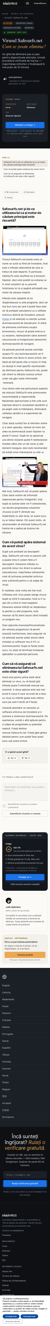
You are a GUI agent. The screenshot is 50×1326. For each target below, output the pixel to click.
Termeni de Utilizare (11, 1276)
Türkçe (5, 1054)
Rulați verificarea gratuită (25, 1183)
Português (7, 1034)
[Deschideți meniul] (27, 3)
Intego (5, 319)
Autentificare (40, 3)
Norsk (5, 1075)
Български (8, 1117)
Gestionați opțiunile (12, 1321)
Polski (5, 1006)
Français (6, 1020)
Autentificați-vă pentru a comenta (25, 813)
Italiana (6, 1027)
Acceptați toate (11, 1316)
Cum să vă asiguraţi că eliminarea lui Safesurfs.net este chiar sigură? (19, 175)
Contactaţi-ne (8, 1295)
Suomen (6, 1068)
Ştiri (4, 1260)
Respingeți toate (29, 1316)
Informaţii (6, 1290)
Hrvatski (6, 1103)
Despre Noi (7, 1271)
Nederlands (8, 999)
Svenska (6, 1061)
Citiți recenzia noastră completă (25, 884)
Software (6, 1251)
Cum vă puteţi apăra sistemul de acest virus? (24, 169)
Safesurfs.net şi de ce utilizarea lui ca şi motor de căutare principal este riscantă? (24, 163)
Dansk (5, 1041)
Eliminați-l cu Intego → (25, 125)
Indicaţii (5, 1285)
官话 (4, 1096)
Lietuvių (6, 992)
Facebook (6, 1235)
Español (6, 1047)
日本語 (5, 1110)
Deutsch (6, 1013)
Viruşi (4, 1246)
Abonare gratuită (25, 955)
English (6, 985)
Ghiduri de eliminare (22, 14)
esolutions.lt (18, 1230)
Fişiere (5, 1255)
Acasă (5, 14)
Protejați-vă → (25, 877)
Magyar (6, 1089)
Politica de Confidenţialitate (14, 1281)
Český (5, 1082)
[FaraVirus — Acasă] (10, 3)
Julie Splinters (15, 77)
